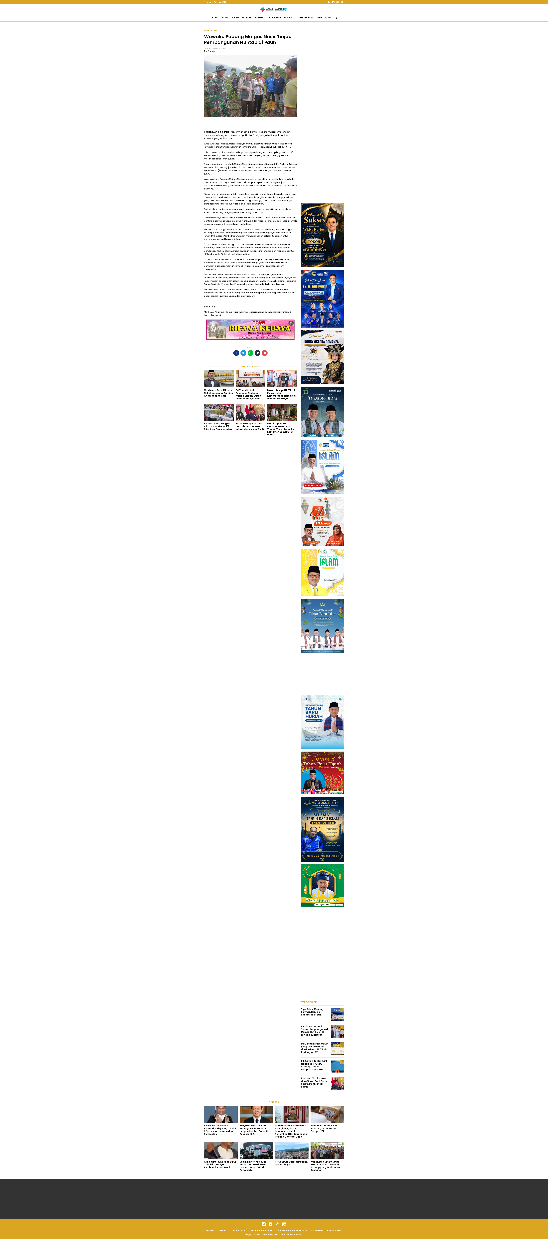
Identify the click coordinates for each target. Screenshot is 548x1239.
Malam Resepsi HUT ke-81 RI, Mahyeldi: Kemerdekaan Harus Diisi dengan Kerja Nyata (281, 394)
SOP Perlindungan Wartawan (292, 1230)
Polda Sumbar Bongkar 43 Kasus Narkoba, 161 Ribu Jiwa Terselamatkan (218, 426)
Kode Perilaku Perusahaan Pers (326, 1230)
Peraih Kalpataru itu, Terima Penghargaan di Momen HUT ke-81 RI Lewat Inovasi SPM (314, 1030)
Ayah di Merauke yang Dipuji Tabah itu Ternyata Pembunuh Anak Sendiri (220, 1164)
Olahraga (289, 17)
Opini (319, 17)
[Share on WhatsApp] (250, 353)
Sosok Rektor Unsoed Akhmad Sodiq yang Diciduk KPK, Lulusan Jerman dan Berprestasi (220, 1130)
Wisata (329, 17)
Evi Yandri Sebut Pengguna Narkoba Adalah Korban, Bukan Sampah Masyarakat (248, 394)
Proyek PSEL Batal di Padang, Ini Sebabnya (291, 1163)
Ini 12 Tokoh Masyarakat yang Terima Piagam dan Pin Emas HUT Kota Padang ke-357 (314, 1048)
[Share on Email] (265, 353)
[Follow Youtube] (342, 2)
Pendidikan (275, 17)
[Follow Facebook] (329, 2)
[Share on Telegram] (257, 353)
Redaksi (210, 1230)
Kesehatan (260, 17)
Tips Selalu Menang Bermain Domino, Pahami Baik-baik (312, 1012)
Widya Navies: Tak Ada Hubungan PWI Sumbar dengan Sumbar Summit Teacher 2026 (254, 1130)
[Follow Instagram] (337, 2)
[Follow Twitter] (333, 2)
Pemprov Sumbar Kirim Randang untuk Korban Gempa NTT (324, 1128)
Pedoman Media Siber (262, 1230)
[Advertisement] (322, 71)
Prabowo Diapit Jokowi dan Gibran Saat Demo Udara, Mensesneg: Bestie (250, 426)
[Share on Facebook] (236, 353)
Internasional (305, 17)
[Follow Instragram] (277, 1224)
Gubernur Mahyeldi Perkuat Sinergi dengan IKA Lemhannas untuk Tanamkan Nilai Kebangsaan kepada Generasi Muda (291, 1131)
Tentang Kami (239, 1230)
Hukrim (235, 17)
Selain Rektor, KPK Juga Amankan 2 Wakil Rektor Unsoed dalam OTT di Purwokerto (253, 1166)
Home (206, 30)
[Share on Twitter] (243, 353)
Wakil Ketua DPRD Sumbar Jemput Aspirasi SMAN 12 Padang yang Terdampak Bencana (325, 1166)
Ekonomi (246, 17)
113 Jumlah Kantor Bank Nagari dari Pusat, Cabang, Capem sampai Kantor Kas (314, 1065)
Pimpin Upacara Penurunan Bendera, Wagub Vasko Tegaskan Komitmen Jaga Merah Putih (281, 429)
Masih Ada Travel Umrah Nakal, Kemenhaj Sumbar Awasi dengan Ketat (218, 393)
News (215, 17)
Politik (224, 17)
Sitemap (222, 1230)
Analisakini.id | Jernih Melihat (273, 1235)
